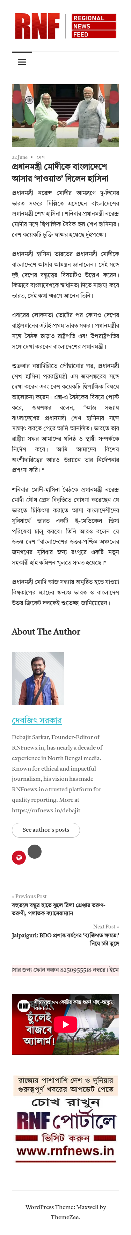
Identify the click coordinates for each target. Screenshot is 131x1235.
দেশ (41, 157)
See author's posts (46, 830)
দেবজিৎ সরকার (37, 721)
